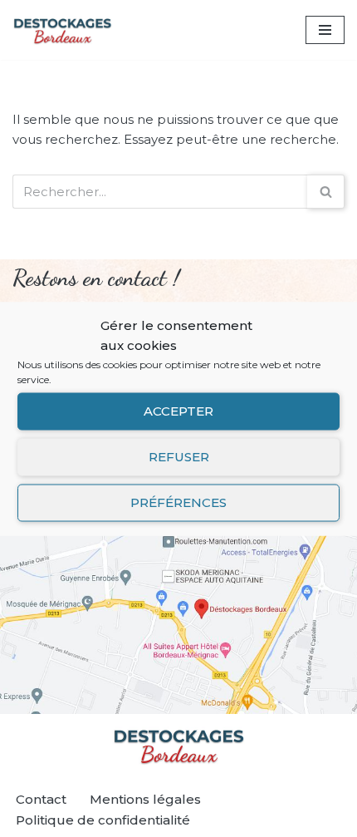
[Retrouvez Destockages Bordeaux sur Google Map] (178, 615)
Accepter (178, 411)
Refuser (179, 457)
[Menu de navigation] (325, 30)
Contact (41, 799)
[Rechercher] (326, 192)
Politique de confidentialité (103, 820)
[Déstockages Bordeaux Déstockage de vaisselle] (62, 30)
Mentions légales (145, 799)
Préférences (178, 502)
